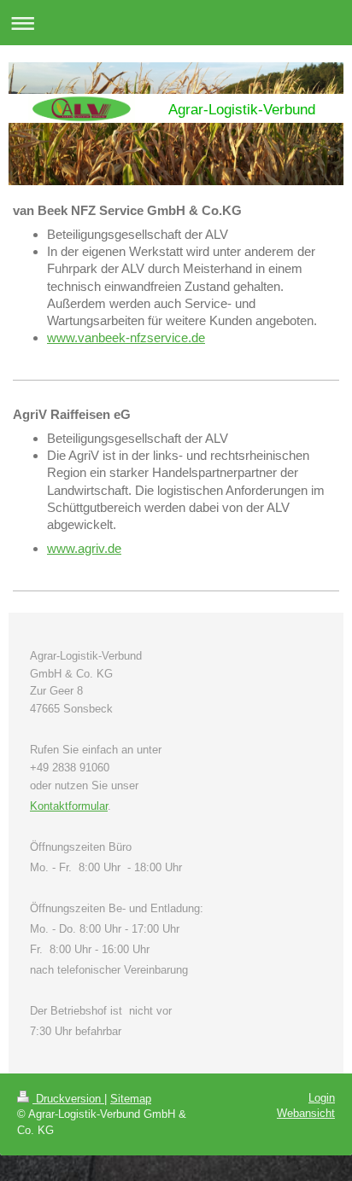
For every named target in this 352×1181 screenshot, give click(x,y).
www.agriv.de (84, 548)
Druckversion (68, 1098)
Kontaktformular (69, 806)
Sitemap (130, 1098)
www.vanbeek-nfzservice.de (126, 337)
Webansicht (306, 1113)
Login (321, 1097)
